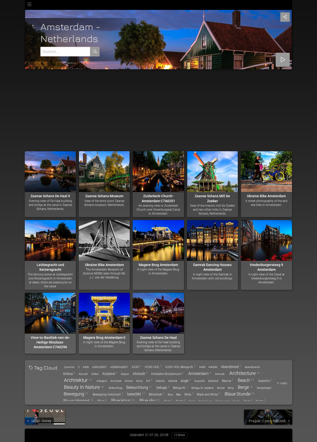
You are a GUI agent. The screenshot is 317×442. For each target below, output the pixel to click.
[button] (10, 432)
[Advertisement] (158, 106)
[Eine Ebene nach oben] (33, 26)
